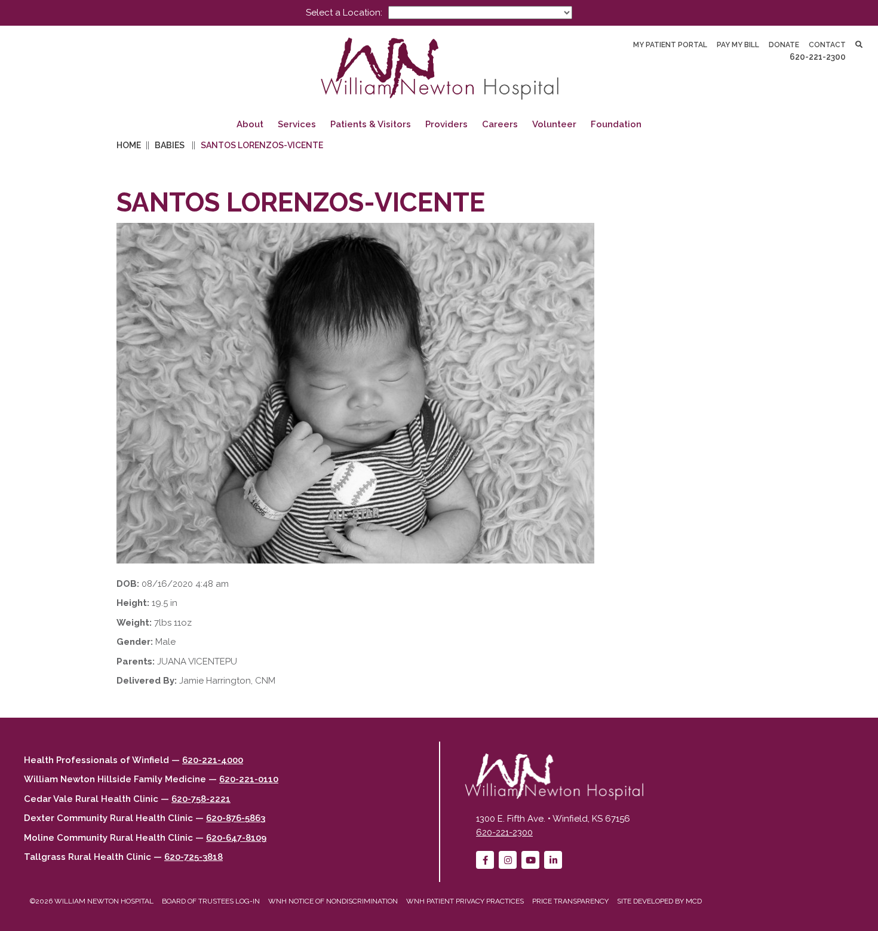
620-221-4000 (212, 760)
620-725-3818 (193, 857)
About (250, 124)
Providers (446, 124)
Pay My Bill (738, 45)
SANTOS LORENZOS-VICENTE (262, 145)
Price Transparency (570, 901)
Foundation (616, 124)
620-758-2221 (201, 799)
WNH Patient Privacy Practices (465, 901)
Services (297, 124)
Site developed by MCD (659, 901)
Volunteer (554, 124)
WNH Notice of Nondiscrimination (333, 901)
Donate (784, 45)
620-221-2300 (818, 57)
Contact (827, 45)
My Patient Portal (670, 45)
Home (128, 145)
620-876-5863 (235, 818)
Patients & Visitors (370, 124)
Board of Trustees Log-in (211, 901)
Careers (500, 124)
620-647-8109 (236, 837)
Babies (170, 145)
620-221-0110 (248, 779)
